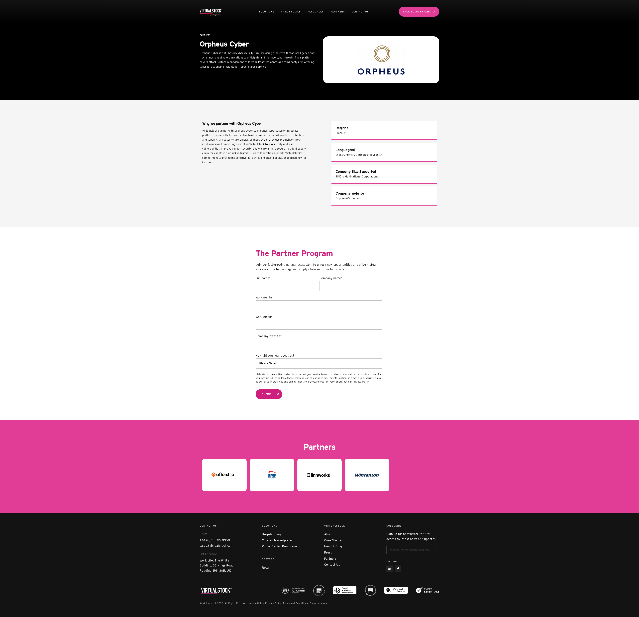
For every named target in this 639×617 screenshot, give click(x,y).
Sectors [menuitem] (268, 559)
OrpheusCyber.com (348, 198)
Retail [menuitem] (266, 567)
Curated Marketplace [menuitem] (277, 540)
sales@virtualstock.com (216, 545)
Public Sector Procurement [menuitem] (281, 546)
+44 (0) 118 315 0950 (215, 540)
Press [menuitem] (328, 552)
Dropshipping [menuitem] (271, 534)
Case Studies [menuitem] (291, 11)
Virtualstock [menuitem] (334, 525)
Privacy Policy (361, 381)
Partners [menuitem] (337, 11)
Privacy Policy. (273, 603)
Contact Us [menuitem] (360, 11)
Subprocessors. (319, 603)
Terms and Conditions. (296, 603)
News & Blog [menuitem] (333, 546)
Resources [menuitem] (316, 11)
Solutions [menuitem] (266, 11)
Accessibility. (256, 603)
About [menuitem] (328, 534)
